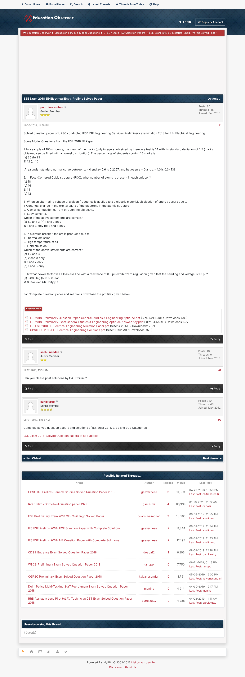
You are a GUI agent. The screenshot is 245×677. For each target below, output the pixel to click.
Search (77, 4)
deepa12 (149, 552)
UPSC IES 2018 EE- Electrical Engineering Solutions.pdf (67, 330)
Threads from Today (131, 4)
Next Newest (211, 458)
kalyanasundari (149, 576)
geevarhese (149, 492)
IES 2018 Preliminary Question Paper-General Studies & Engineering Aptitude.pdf (85, 318)
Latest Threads (100, 4)
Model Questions (89, 32)
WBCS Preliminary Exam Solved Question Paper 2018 (64, 564)
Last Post (195, 494)
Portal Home (57, 4)
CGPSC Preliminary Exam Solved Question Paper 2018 (65, 576)
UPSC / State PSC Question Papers (124, 32)
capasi (207, 506)
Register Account (212, 22)
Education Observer (39, 32)
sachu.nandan (49, 352)
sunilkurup (47, 401)
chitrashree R (211, 494)
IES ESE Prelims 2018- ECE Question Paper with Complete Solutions (74, 528)
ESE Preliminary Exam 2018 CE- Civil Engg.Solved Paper (66, 516)
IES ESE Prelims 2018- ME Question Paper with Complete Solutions (73, 540)
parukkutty (209, 554)
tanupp (149, 564)
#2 (219, 370)
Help (156, 4)
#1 (220, 125)
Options (213, 98)
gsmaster (149, 504)
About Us (130, 667)
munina (149, 588)
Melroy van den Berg (144, 662)
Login (187, 22)
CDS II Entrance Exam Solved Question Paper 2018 (62, 552)
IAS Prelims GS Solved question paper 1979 (57, 504)
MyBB (107, 662)
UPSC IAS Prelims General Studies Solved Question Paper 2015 (71, 492)
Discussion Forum (65, 32)
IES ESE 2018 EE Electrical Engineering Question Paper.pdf (69, 326)
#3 (219, 419)
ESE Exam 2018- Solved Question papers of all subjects (61, 436)
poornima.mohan (51, 107)
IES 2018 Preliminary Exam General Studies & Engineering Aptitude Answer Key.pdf (86, 322)
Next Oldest (33, 458)
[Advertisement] (122, 66)
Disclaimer (115, 667)
